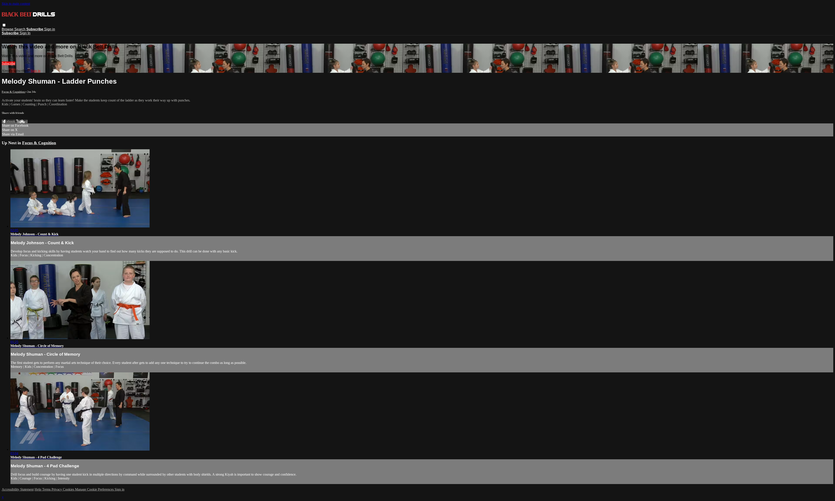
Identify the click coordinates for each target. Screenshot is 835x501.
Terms (47, 489)
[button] (4, 25)
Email (24, 121)
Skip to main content (16, 3)
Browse (8, 29)
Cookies (69, 489)
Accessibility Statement (18, 489)
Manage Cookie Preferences (95, 489)
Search (20, 29)
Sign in (49, 29)
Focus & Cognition (13, 91)
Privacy (57, 489)
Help (38, 489)
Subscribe (8, 63)
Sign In (25, 33)
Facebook (9, 121)
